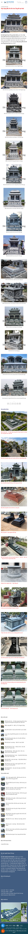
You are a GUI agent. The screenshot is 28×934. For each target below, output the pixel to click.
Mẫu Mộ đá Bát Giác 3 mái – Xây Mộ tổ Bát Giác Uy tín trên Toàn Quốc (16, 756)
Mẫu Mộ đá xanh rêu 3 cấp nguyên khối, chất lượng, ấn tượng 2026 (15, 764)
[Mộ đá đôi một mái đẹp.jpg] (14, 339)
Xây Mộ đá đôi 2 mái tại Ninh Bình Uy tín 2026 (15, 729)
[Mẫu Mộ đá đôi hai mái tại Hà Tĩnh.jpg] (14, 244)
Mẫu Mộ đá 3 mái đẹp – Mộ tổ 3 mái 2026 (14, 742)
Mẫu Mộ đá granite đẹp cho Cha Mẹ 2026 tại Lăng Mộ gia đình (15, 739)
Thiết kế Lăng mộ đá (10, 927)
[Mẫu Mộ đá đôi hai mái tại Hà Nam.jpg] (14, 221)
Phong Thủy (19, 927)
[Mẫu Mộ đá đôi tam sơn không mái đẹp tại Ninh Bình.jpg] (14, 292)
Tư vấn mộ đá (15, 928)
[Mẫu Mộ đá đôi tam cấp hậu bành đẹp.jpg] (14, 268)
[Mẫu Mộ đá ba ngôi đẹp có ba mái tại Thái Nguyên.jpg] (14, 78)
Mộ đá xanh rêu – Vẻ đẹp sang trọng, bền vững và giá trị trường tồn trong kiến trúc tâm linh (16, 722)
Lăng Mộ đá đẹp (4, 844)
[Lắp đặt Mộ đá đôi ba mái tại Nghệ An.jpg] (14, 55)
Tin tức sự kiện (23, 928)
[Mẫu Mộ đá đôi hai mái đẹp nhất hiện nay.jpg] (14, 197)
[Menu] (2, 2)
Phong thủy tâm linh (7, 928)
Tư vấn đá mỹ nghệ (4, 6)
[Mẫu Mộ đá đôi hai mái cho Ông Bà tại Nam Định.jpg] (14, 173)
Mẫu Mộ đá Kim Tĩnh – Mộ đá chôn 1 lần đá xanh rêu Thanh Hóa (15, 747)
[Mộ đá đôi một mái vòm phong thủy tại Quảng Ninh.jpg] (14, 363)
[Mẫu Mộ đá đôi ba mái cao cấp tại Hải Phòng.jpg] (14, 102)
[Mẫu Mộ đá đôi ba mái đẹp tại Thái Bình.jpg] (14, 126)
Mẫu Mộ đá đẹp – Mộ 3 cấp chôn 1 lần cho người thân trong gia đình (14, 751)
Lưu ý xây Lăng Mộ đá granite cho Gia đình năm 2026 (16, 734)
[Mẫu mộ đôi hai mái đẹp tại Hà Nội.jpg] (14, 316)
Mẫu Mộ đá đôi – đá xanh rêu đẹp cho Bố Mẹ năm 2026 (15, 768)
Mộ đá (9, 38)
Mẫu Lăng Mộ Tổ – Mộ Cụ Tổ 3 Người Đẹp (15, 725)
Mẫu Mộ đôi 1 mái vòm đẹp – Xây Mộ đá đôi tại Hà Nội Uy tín (15, 760)
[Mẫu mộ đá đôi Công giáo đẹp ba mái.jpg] (14, 150)
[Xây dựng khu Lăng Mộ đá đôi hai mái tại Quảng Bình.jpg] (14, 387)
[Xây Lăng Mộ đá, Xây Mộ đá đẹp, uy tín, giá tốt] (14, 2)
